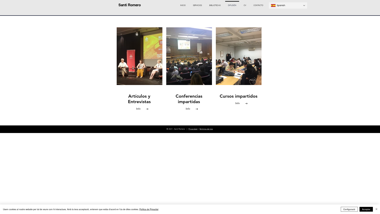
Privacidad (193, 129)
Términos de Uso (206, 129)
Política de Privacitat (148, 209)
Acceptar (366, 209)
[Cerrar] (376, 209)
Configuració (349, 209)
